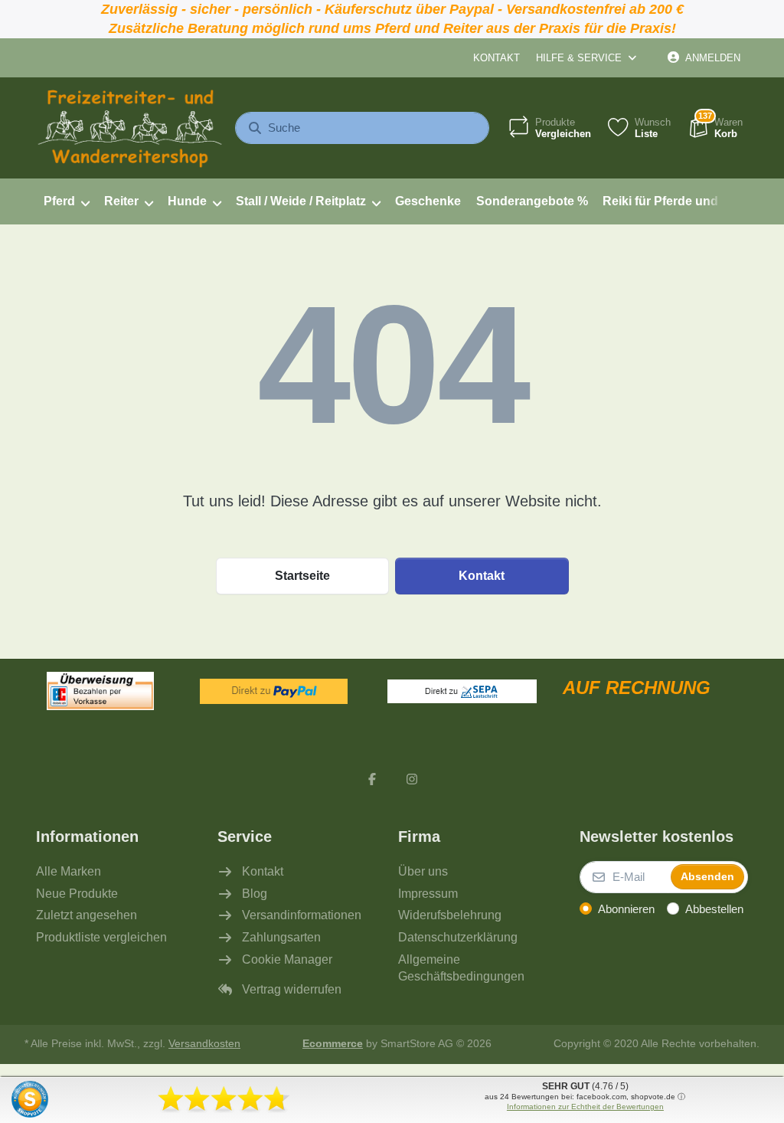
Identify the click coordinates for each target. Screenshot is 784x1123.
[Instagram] (412, 779)
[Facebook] (372, 779)
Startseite (302, 575)
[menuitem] (66, 201)
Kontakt (496, 58)
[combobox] (362, 128)
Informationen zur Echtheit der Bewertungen (585, 1106)
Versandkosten (204, 1043)
